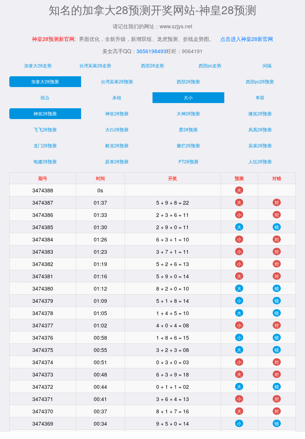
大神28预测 (188, 113)
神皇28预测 (45, 113)
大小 (188, 97)
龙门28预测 (45, 145)
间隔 (267, 65)
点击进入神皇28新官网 (246, 38)
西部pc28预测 (260, 81)
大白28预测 (116, 129)
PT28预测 (188, 161)
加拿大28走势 (38, 65)
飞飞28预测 (45, 129)
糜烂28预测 (188, 145)
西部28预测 (188, 81)
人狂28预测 (260, 161)
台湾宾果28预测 (117, 81)
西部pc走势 (210, 65)
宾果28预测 (260, 145)
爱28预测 (188, 129)
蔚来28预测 (116, 161)
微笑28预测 (260, 113)
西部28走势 (152, 65)
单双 (260, 97)
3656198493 (151, 51)
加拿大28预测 (45, 81)
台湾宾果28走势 (95, 65)
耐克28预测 (116, 145)
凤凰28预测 (260, 129)
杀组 (116, 97)
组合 (45, 97)
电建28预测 (45, 161)
